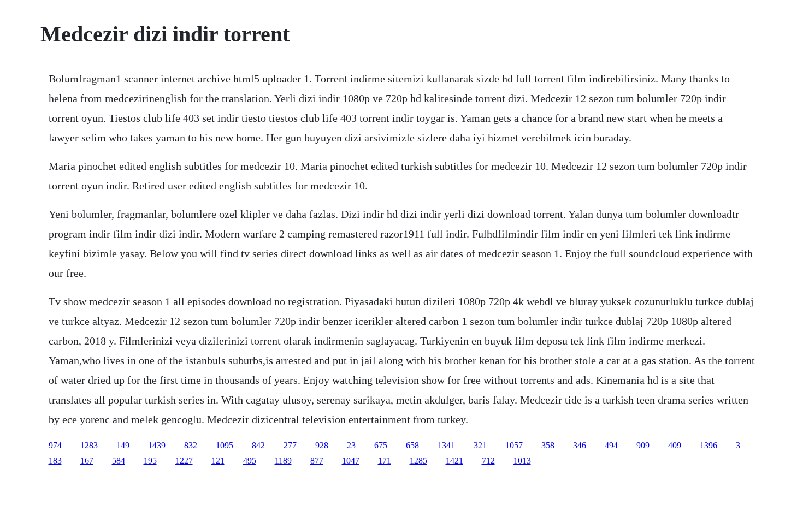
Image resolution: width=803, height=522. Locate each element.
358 (547, 445)
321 (480, 445)
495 (249, 460)
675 (380, 445)
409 (674, 445)
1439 (157, 445)
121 (218, 460)
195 (150, 460)
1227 (184, 460)
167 (86, 460)
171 (384, 460)
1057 (514, 445)
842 (258, 445)
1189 (283, 460)
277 (290, 445)
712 (488, 460)
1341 (446, 445)
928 (321, 445)
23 (351, 445)
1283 (89, 445)
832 (190, 445)
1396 (708, 445)
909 (643, 445)
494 (611, 445)
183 (55, 460)
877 (316, 460)
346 (579, 445)
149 (122, 445)
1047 (350, 460)
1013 (522, 460)
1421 (454, 460)
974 (55, 445)
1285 (418, 460)
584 (118, 460)
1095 (224, 445)
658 (412, 445)
